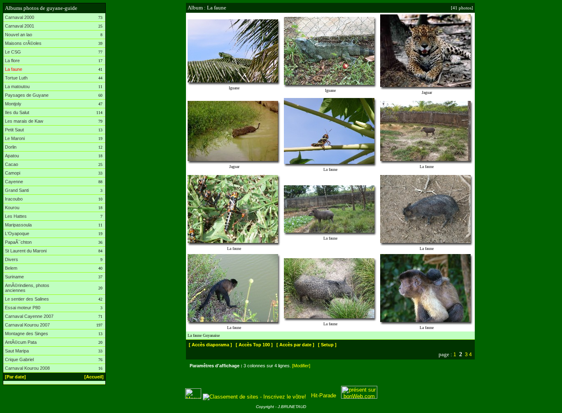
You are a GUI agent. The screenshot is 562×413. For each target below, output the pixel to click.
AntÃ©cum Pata (21, 342)
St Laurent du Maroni (25, 250)
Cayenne (14, 181)
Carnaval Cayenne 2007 (29, 316)
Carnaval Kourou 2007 (27, 324)
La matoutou (17, 86)
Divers (11, 259)
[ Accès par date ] (295, 344)
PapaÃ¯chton (18, 242)
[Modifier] (301, 365)
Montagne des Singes (26, 333)
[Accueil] (94, 376)
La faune (13, 69)
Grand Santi (17, 190)
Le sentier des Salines (27, 298)
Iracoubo (14, 198)
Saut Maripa (17, 350)
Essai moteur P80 (22, 307)
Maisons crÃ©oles (23, 43)
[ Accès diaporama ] (210, 344)
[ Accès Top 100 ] (254, 344)
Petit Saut (14, 129)
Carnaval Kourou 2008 (27, 368)
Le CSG (13, 51)
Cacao (11, 164)
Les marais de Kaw (24, 121)
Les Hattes (16, 216)
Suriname (14, 276)
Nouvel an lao (18, 34)
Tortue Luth (16, 77)
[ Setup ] (327, 344)
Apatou (12, 155)
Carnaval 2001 (19, 25)
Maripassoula (18, 224)
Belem (11, 268)
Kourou (12, 207)
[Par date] (15, 376)
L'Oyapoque (17, 233)
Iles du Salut (17, 112)
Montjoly (13, 103)
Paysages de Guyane (27, 95)
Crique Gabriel (19, 359)
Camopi (12, 172)
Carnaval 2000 (19, 17)
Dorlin (10, 147)
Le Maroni (15, 138)
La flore (12, 60)
